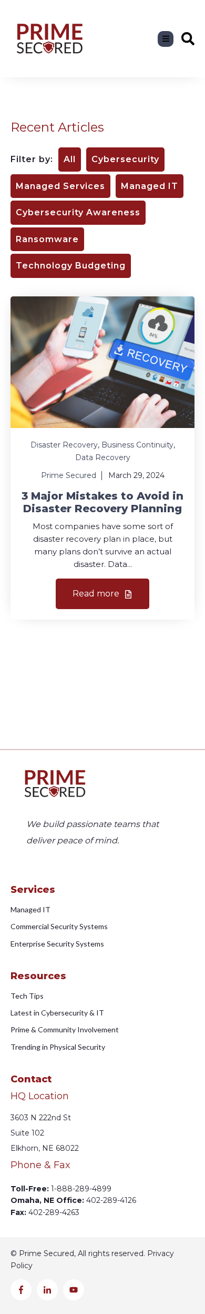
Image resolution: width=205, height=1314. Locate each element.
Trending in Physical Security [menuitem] (58, 1046)
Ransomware (47, 239)
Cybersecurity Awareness (78, 212)
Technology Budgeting (71, 266)
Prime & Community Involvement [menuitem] (65, 1029)
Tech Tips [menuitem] (27, 995)
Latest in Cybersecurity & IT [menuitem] (57, 1012)
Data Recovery (102, 457)
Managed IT (149, 186)
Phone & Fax (40, 1165)
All (70, 159)
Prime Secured (68, 475)
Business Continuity (137, 445)
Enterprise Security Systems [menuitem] (57, 943)
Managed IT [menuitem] (30, 909)
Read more (97, 594)
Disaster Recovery (64, 445)
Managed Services (60, 186)
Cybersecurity (125, 159)
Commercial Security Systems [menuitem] (59, 926)
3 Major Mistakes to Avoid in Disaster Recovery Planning (102, 502)
